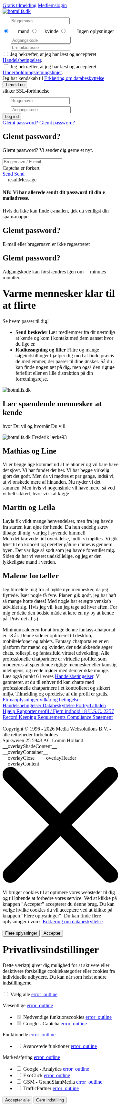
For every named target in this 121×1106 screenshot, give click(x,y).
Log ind (12, 116)
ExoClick (46, 1075)
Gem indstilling (50, 1100)
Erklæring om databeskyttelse (74, 78)
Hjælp (9, 711)
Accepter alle (17, 1100)
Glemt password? (21, 122)
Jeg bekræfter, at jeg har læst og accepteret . (49, 69)
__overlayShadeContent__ (30, 746)
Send (8, 174)
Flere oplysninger (21, 933)
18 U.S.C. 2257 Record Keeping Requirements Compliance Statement (58, 714)
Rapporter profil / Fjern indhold (49, 711)
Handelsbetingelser (22, 60)
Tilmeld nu (15, 84)
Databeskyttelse (59, 705)
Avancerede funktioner (60, 1046)
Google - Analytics (56, 1069)
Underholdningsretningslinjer (32, 72)
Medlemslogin (52, 5)
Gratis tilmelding (19, 5)
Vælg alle (20, 994)
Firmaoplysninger (21, 699)
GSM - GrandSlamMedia (62, 1082)
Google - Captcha (55, 1023)
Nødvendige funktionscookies (67, 1017)
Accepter (52, 933)
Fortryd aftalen (91, 705)
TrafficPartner (51, 1088)
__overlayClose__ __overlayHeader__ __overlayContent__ (42, 760)
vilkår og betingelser (60, 699)
